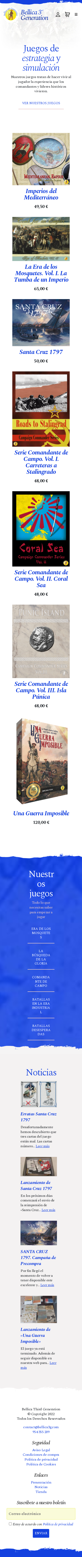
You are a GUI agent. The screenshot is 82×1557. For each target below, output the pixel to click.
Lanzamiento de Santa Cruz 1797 (36, 1185)
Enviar (41, 1533)
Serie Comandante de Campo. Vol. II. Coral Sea (41, 579)
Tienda (41, 1492)
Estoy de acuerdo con (42, 1524)
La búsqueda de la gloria (41, 957)
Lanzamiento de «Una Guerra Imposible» (35, 1335)
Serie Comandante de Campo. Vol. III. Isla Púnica (41, 690)
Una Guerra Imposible (41, 813)
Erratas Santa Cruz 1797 (38, 1117)
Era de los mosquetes (41, 933)
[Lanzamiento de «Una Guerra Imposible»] (38, 1309)
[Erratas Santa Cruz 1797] (38, 1094)
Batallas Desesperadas (41, 1030)
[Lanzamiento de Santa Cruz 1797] (38, 1166)
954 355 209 (41, 1432)
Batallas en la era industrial (41, 1006)
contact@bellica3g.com (41, 1427)
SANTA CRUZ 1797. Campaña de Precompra (38, 1257)
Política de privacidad (41, 1459)
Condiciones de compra (41, 1454)
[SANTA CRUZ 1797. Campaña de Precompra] (38, 1233)
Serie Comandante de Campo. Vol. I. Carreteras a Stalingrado (41, 462)
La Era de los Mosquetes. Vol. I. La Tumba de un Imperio (41, 273)
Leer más (42, 1146)
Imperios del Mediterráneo (41, 194)
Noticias (40, 1487)
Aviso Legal (41, 1450)
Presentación (41, 1482)
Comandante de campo (41, 981)
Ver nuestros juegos (41, 103)
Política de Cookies (41, 1464)
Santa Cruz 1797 (41, 352)
